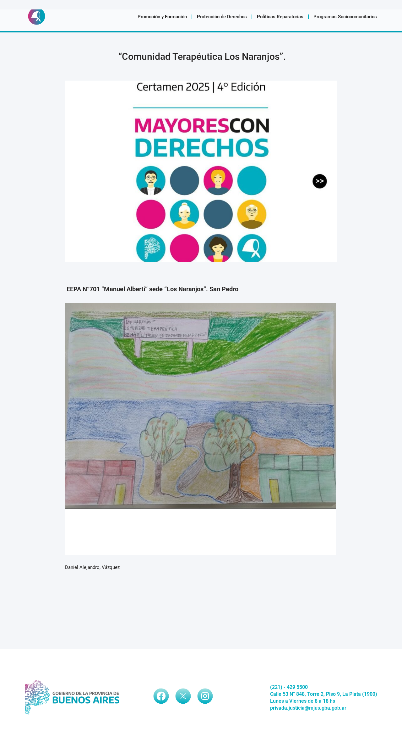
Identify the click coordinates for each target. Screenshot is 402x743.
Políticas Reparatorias (280, 17)
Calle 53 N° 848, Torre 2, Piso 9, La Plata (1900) (323, 694)
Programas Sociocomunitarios (345, 17)
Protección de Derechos (222, 17)
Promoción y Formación (162, 17)
